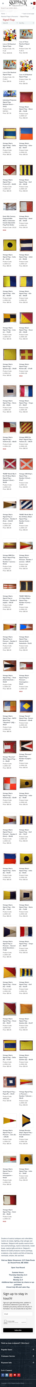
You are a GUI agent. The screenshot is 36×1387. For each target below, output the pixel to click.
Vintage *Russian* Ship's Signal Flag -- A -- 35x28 (9, 759)
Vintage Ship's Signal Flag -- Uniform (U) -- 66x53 (9, 439)
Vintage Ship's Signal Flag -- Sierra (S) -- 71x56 (26, 907)
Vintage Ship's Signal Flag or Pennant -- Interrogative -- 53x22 (8, 1173)
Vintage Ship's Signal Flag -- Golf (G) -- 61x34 (25, 984)
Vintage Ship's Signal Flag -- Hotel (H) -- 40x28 (9, 1212)
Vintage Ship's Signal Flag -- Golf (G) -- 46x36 (25, 182)
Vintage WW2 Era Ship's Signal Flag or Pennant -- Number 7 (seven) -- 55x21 (9, 560)
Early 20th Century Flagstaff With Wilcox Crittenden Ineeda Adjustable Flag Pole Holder (9, 221)
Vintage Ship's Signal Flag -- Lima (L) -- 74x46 (9, 330)
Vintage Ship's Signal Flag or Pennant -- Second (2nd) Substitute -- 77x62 (9, 946)
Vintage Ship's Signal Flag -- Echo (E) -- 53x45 (9, 871)
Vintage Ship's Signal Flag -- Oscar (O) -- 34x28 (26, 330)
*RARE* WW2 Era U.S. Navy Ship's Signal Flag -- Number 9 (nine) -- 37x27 (25, 600)
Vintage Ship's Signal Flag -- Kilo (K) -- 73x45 (9, 907)
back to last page (28, 13)
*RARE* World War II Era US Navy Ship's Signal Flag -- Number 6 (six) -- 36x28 (26, 519)
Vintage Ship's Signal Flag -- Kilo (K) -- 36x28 (25, 293)
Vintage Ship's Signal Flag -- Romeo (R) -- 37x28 (25, 366)
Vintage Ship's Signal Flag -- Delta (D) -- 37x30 (9, 1057)
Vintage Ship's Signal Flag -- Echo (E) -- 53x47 (25, 145)
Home (3, 13)
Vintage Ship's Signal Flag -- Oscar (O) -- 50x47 (9, 1021)
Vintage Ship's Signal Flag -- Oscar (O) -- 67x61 (9, 984)
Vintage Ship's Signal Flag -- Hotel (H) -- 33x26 (25, 218)
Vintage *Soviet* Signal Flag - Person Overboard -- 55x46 (26, 718)
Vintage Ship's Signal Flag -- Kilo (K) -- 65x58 (9, 293)
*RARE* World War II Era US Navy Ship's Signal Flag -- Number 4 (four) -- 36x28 (9, 478)
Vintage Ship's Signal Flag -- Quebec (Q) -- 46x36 (26, 1057)
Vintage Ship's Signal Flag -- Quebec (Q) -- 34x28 (9, 366)
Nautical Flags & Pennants (9, 16)
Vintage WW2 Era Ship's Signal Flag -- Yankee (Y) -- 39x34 (26, 439)
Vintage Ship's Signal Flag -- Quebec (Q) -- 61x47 (26, 1021)
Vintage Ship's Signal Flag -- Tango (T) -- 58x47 (26, 944)
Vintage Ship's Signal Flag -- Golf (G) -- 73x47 (25, 832)
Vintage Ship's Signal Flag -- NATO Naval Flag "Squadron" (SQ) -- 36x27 (9, 720)
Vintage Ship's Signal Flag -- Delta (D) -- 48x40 (9, 145)
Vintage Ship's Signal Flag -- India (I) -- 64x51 (9, 257)
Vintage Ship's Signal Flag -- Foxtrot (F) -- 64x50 (9, 182)
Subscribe (18, 1330)
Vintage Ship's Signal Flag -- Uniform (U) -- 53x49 (9, 795)
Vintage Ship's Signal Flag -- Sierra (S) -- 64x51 (9, 403)
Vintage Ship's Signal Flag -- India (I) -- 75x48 (25, 795)
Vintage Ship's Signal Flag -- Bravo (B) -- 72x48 (26, 109)
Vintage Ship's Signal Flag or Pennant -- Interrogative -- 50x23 (24, 680)
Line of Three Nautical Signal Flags (24, 44)
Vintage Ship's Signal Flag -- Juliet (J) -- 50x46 (25, 257)
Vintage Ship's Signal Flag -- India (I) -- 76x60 (25, 1171)
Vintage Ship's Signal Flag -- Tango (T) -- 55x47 (26, 403)
